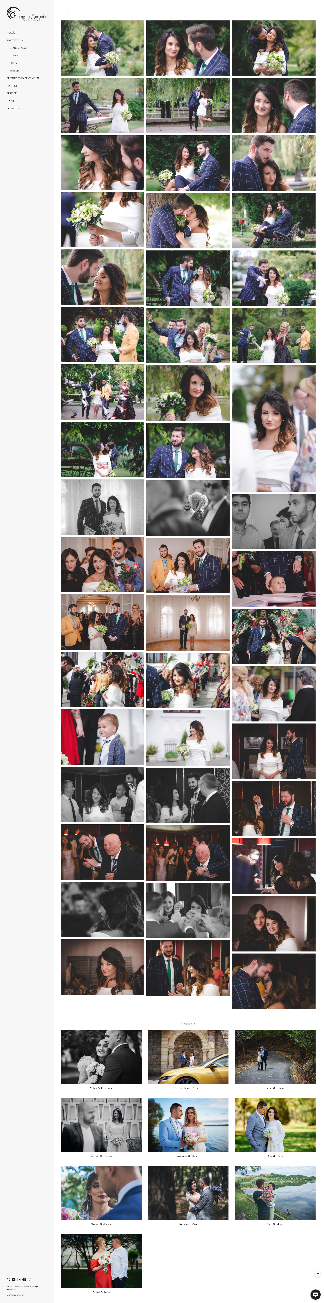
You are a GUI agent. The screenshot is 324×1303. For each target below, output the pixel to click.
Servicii (12, 93)
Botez (14, 63)
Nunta (14, 55)
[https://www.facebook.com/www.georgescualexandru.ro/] (24, 1280)
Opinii (10, 101)
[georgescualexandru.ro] (27, 14)
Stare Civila (18, 48)
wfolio (21, 1295)
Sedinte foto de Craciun (23, 78)
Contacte (13, 108)
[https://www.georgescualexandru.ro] (18, 1280)
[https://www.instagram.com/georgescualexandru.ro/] (29, 1280)
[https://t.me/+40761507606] (13, 1280)
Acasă (11, 33)
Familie (14, 70)
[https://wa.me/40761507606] (8, 1280)
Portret (12, 86)
